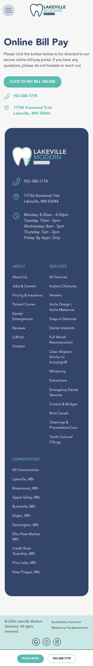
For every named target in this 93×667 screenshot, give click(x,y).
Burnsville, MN (23, 507)
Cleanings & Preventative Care (63, 425)
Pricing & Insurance (27, 295)
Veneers (55, 295)
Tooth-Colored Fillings (60, 439)
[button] (13, 10)
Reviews (18, 328)
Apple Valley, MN (26, 498)
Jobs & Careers (24, 286)
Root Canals (58, 413)
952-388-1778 (25, 96)
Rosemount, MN (25, 488)
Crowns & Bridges (63, 404)
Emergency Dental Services (63, 392)
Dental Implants (61, 328)
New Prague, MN (26, 572)
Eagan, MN (21, 516)
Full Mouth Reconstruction (61, 340)
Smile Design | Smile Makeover (62, 307)
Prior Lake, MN (24, 563)
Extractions (58, 381)
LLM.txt (18, 337)
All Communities (25, 470)
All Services (58, 277)
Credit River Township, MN (23, 551)
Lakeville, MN (23, 479)
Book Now (30, 658)
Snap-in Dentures (62, 319)
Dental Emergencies (22, 316)
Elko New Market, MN (26, 537)
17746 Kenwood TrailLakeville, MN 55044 (32, 111)
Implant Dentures (63, 286)
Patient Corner (23, 304)
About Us (19, 277)
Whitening (57, 371)
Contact (18, 346)
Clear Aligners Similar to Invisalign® (60, 357)
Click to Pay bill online (32, 82)
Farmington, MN (25, 525)
